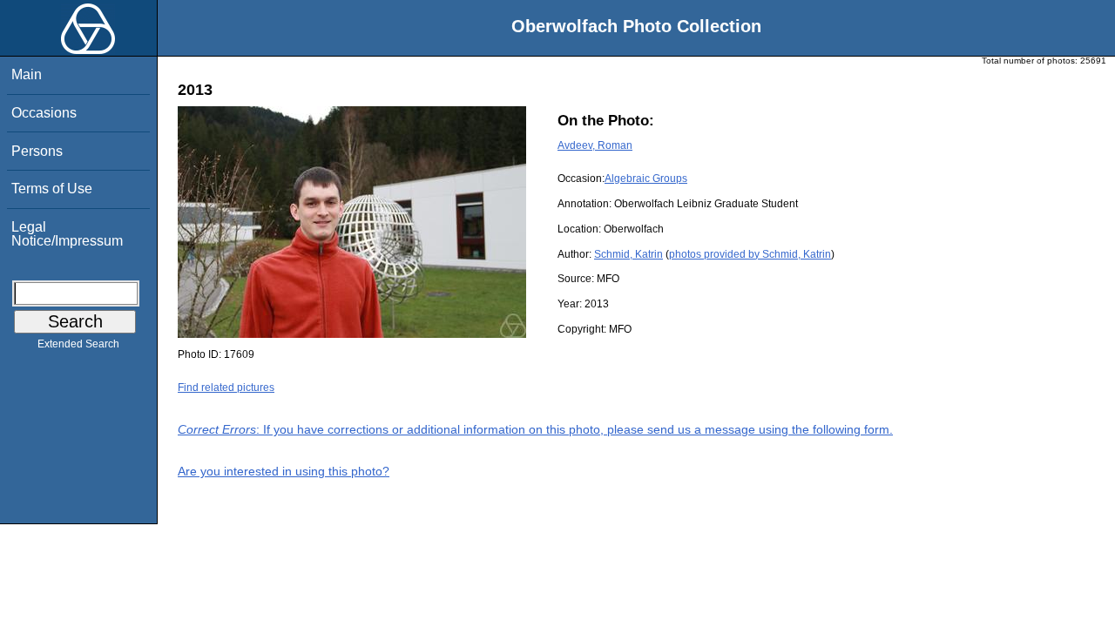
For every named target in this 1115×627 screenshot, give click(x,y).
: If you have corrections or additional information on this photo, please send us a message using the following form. (535, 429)
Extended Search (78, 344)
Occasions (44, 112)
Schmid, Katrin (628, 254)
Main (26, 74)
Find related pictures (226, 387)
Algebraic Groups (646, 178)
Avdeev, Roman (595, 145)
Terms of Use (51, 188)
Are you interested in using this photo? (283, 471)
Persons (37, 151)
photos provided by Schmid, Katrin (750, 254)
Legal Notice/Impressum (67, 233)
